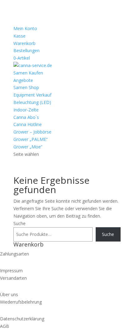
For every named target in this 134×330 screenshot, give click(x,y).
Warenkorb (24, 43)
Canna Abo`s (26, 117)
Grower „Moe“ (27, 147)
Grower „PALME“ (30, 139)
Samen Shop (26, 87)
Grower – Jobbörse (32, 132)
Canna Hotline (27, 124)
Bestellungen (26, 50)
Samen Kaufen (28, 73)
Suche (19, 223)
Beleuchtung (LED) (32, 102)
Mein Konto (25, 28)
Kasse (19, 36)
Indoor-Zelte (26, 110)
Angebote (23, 80)
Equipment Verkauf (32, 95)
